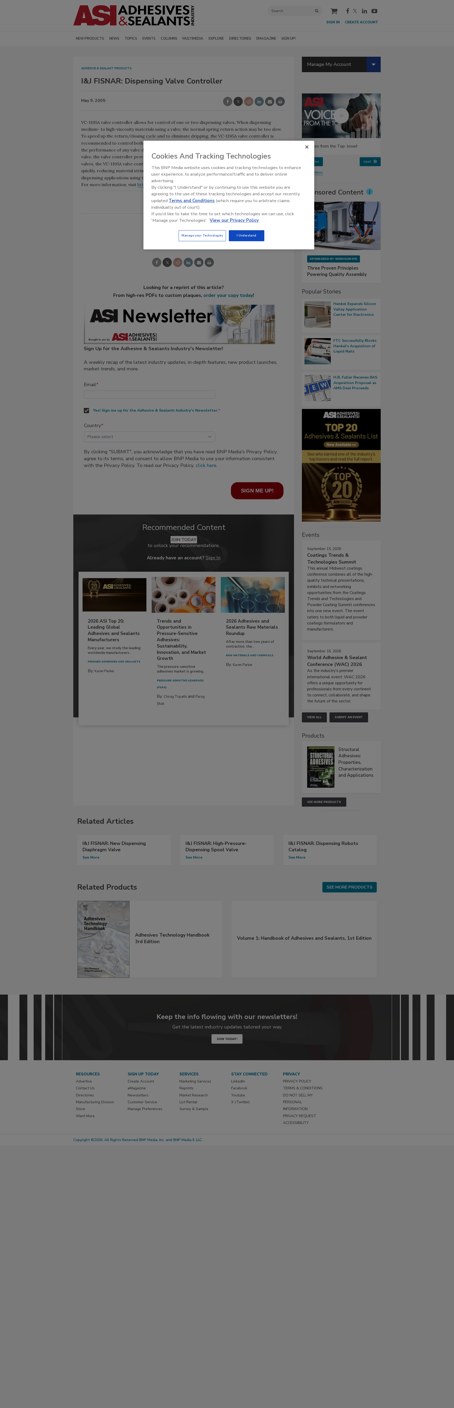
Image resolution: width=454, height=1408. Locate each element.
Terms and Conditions (192, 201)
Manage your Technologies (202, 235)
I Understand (246, 235)
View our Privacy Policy (234, 220)
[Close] (307, 147)
